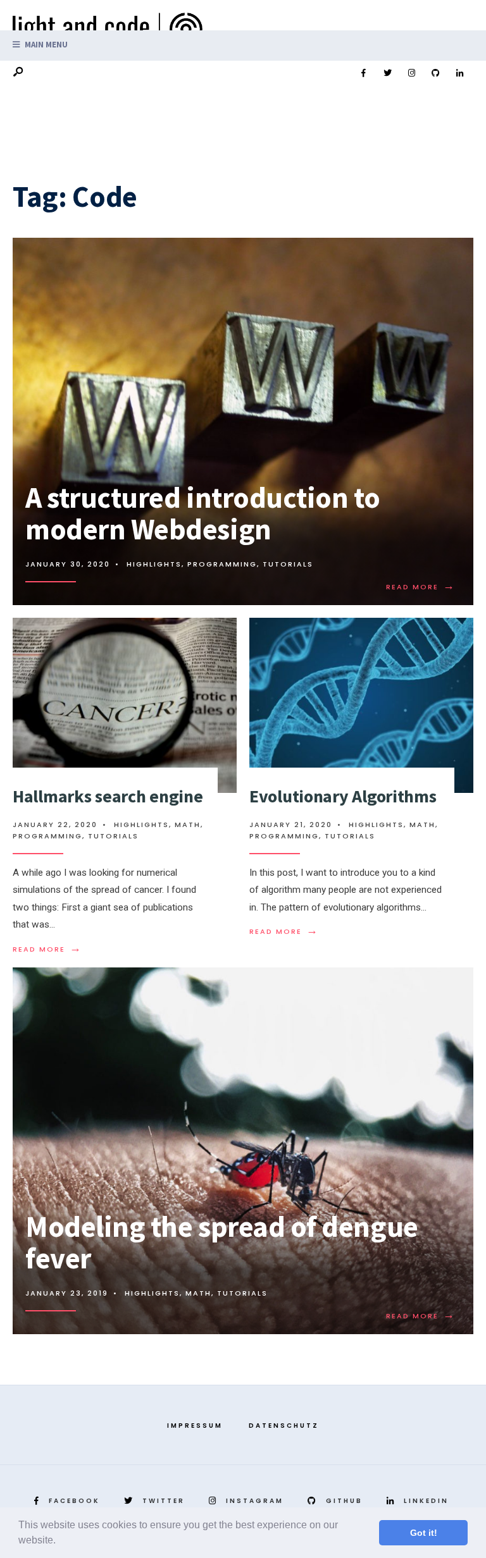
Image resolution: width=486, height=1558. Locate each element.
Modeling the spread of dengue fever (221, 1242)
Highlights (154, 564)
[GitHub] (435, 73)
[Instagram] (411, 73)
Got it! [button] (423, 1533)
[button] (60, 1541)
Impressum (195, 1425)
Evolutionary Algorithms (343, 796)
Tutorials (288, 564)
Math (188, 824)
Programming (222, 564)
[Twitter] (387, 73)
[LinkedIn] (459, 73)
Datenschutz (284, 1425)
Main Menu (45, 44)
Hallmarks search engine (108, 796)
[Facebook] (363, 73)
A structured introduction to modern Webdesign (202, 513)
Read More (421, 586)
